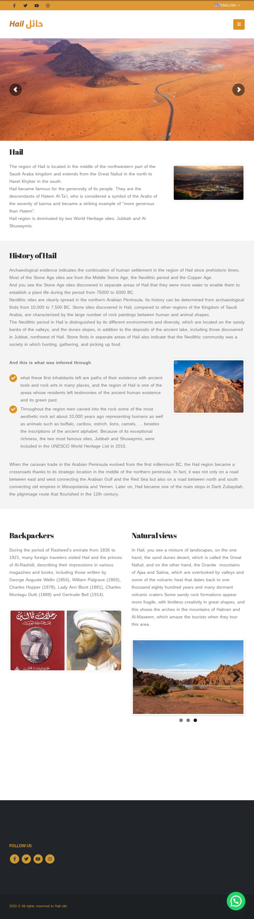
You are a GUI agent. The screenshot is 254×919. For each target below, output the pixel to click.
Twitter (26, 859)
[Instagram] (47, 5)
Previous (142, 677)
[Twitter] (25, 5)
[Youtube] (36, 5)
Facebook (14, 859)
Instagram (50, 859)
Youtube (38, 859)
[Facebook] (14, 5)
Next (234, 677)
